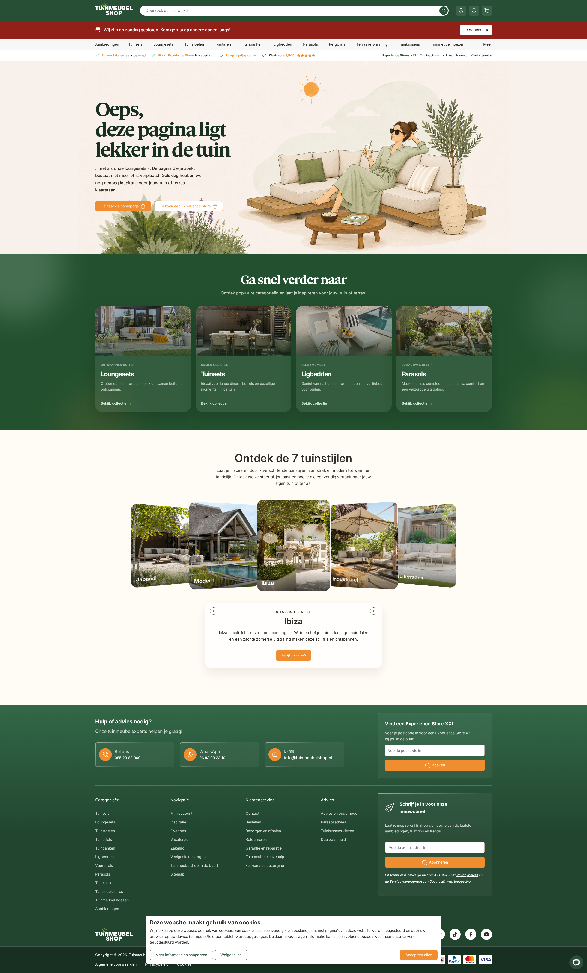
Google (434, 881)
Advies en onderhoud (339, 813)
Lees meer (472, 29)
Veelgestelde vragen (188, 856)
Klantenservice (481, 55)
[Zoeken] (443, 10)
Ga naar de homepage (120, 206)
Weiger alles (230, 954)
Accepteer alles (418, 954)
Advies (448, 55)
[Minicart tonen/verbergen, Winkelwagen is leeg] (487, 11)
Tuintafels (223, 44)
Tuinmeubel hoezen (447, 44)
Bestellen (253, 822)
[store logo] (114, 8)
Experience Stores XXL (399, 55)
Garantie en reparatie (264, 848)
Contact (252, 813)
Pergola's (337, 44)
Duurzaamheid (333, 839)
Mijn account (181, 813)
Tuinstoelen (194, 44)
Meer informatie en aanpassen (181, 954)
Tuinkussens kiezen (337, 831)
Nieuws (461, 55)
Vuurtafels (104, 865)
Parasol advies (333, 822)
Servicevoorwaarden (406, 881)
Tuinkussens (409, 44)
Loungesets (163, 44)
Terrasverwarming (372, 44)
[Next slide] (373, 611)
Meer (487, 44)
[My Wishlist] (474, 11)
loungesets (135, 168)
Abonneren (438, 862)
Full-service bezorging (265, 865)
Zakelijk (177, 848)
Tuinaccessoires (109, 891)
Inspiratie (178, 822)
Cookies (184, 964)
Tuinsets (135, 44)
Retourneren (256, 839)
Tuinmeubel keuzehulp (265, 856)
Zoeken (438, 765)
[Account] (461, 11)
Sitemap (177, 874)
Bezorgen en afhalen (263, 831)
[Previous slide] (213, 611)
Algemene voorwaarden (116, 964)
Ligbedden (283, 44)
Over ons (178, 831)
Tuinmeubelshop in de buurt (194, 865)
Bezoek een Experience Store (185, 206)
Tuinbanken (252, 44)
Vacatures (179, 839)
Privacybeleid (467, 875)
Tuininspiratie (429, 55)
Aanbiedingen (107, 44)
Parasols (310, 44)
